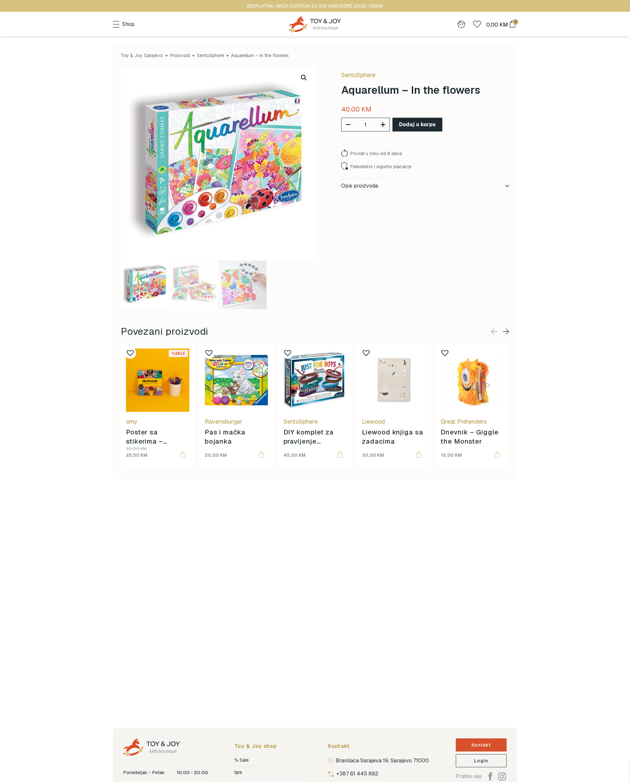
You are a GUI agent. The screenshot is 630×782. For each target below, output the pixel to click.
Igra (238, 772)
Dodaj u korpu (417, 124)
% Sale (241, 760)
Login (481, 761)
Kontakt (481, 745)
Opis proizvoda (359, 185)
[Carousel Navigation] (500, 331)
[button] (304, 78)
